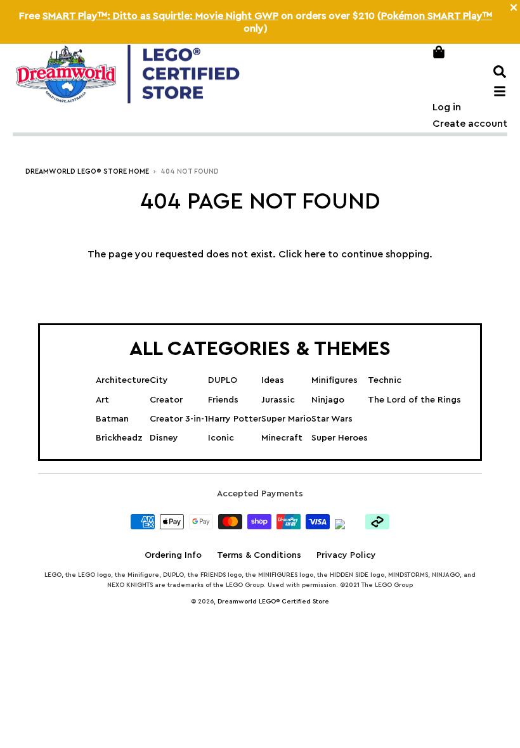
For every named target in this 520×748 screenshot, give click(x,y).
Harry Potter (234, 419)
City (159, 380)
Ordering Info (173, 555)
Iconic (221, 438)
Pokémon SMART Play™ (436, 16)
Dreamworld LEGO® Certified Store (273, 601)
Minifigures (334, 380)
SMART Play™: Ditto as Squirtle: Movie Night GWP (160, 16)
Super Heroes (339, 438)
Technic (384, 380)
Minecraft (281, 438)
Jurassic (278, 400)
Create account (469, 124)
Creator (166, 400)
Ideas (272, 380)
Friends (223, 400)
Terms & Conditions (259, 555)
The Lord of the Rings (414, 400)
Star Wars (332, 419)
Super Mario (286, 419)
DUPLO (222, 380)
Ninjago (327, 400)
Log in (446, 107)
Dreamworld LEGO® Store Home (87, 171)
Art (102, 400)
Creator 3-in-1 (179, 419)
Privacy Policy (346, 555)
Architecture (123, 380)
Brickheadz (119, 438)
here (314, 254)
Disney (164, 438)
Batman (112, 419)
